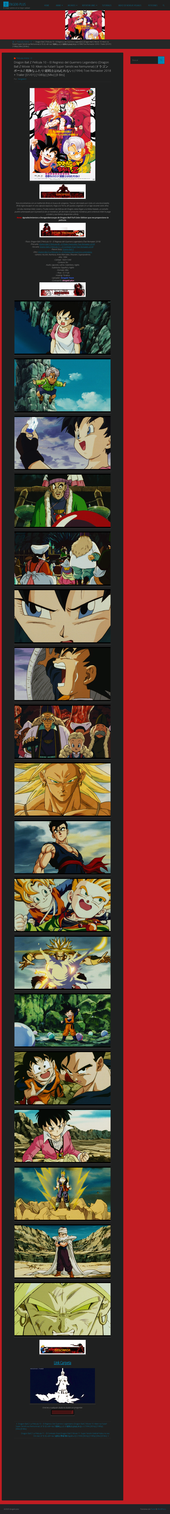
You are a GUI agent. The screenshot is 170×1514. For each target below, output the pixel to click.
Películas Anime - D (24, 42)
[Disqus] (62, 1467)
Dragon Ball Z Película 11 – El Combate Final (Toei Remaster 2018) (66, 246)
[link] (164, 5)
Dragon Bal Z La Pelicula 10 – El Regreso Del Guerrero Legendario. (65, 252)
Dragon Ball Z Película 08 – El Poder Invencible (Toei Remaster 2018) (67, 244)
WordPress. (161, 1509)
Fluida (152, 1509)
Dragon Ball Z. (68, 249)
